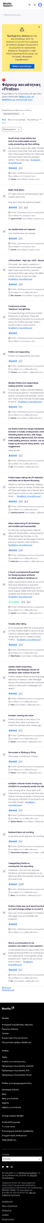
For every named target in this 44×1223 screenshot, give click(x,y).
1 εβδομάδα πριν (36, 372)
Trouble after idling (17, 624)
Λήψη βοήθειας (9, 1140)
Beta (4, 1094)
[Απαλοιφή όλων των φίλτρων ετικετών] (23, 114)
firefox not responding (18, 352)
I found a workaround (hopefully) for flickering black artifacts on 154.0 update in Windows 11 (23, 575)
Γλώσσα (5, 1154)
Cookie (5, 1215)
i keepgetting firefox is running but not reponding (20, 864)
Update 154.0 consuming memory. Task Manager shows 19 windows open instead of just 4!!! (23, 670)
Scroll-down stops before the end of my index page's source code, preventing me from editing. (24, 141)
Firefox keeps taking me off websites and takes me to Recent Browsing (25, 479)
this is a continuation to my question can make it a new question (25, 944)
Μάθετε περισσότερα (22, 66)
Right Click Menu (16, 190)
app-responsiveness (11, 114)
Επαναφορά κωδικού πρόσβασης (17, 1131)
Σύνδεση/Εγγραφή (11, 1122)
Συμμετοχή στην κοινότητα (15, 1038)
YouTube (7, 1167)
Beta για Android (10, 1098)
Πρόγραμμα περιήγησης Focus (17, 1075)
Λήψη (4, 1057)
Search (30, 5)
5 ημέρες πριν (34, 179)
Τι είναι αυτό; (8, 1126)
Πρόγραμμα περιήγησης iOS (15, 1070)
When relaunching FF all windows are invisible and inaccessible (24, 525)
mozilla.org (7, 1201)
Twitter (5, 1033)
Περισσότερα (33, 120)
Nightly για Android (11, 1107)
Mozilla (8, 1009)
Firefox (14, 173)
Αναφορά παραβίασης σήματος (17, 1024)
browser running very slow (21, 715)
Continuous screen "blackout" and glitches (19, 307)
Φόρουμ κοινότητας (12, 15)
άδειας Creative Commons (19, 1193)
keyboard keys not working (21, 832)
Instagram (12, 1167)
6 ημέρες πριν (34, 250)
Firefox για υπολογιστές (14, 1061)
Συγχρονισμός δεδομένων (14, 1135)
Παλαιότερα (8, 990)
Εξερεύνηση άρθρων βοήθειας (16, 1042)
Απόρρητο (6, 1210)
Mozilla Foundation (28, 1173)
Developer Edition (10, 1090)
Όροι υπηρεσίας (9, 1206)
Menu (35, 5)
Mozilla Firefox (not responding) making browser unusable (23, 384)
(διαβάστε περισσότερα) (20, 279)
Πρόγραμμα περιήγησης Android (17, 1066)
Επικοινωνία (8, 1219)
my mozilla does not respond (21, 229)
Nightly (5, 1103)
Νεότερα (6, 987)
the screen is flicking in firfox (22, 752)
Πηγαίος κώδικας (10, 1029)
